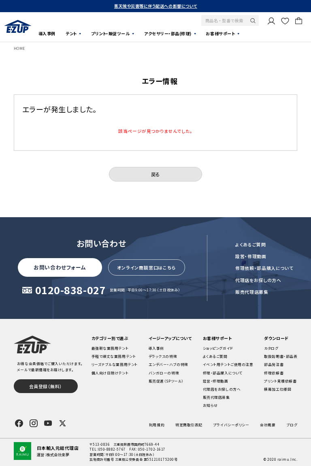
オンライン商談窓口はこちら (146, 267)
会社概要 (267, 425)
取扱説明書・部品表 (280, 356)
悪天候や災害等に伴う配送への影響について (155, 6)
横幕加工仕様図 (277, 389)
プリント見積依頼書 (280, 381)
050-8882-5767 (112, 449)
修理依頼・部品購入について (264, 268)
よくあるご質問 (250, 244)
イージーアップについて (170, 338)
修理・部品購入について (223, 373)
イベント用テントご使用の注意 (228, 364)
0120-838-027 (70, 290)
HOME (19, 48)
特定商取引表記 (188, 425)
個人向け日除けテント (110, 373)
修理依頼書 (273, 373)
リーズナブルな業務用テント (115, 364)
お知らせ (210, 405)
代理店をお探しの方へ (258, 280)
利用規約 (156, 425)
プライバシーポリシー (231, 425)
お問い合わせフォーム (60, 267)
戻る (155, 174)
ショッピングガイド (218, 348)
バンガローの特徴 (164, 373)
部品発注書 (273, 364)
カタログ (271, 348)
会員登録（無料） (45, 386)
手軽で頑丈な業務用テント (114, 356)
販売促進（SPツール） (166, 381)
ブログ (292, 425)
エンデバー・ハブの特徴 (168, 364)
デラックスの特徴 (163, 356)
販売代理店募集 (251, 292)
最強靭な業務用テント (110, 348)
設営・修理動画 (250, 256)
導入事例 (46, 33)
